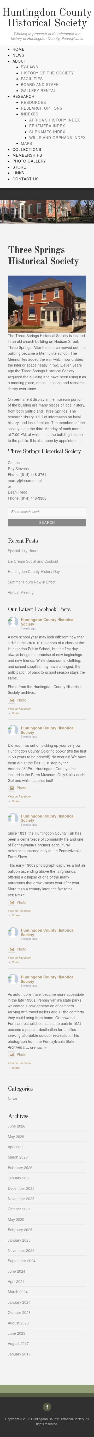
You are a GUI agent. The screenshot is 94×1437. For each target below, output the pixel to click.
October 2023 (19, 1312)
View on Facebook (19, 708)
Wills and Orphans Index (57, 137)
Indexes (29, 113)
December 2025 (21, 1188)
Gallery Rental (38, 90)
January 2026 (19, 1177)
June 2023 (16, 1333)
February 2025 (20, 1229)
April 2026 (16, 1146)
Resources (33, 102)
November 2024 (21, 1250)
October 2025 (19, 1208)
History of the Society (47, 72)
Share (16, 713)
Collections (27, 149)
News (18, 55)
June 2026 (16, 1126)
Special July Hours (23, 550)
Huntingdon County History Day (34, 571)
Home (19, 49)
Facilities (32, 78)
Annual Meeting (21, 592)
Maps (26, 143)
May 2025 (16, 1219)
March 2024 (18, 1291)
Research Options (41, 108)
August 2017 (18, 1343)
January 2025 (19, 1240)
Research (23, 96)
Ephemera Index (47, 125)
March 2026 (18, 1157)
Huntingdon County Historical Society (47, 18)
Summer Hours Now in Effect (31, 582)
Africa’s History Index (54, 120)
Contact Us (26, 178)
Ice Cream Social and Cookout (33, 561)
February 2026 (20, 1167)
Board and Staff (40, 84)
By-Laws (29, 66)
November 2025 (21, 1198)
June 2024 (16, 1271)
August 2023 (18, 1323)
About (19, 61)
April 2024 (16, 1281)
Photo (21, 700)
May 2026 (16, 1136)
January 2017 (19, 1354)
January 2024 (19, 1302)
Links (18, 172)
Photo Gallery (29, 161)
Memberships (27, 155)
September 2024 (22, 1260)
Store (19, 167)
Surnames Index (47, 131)
